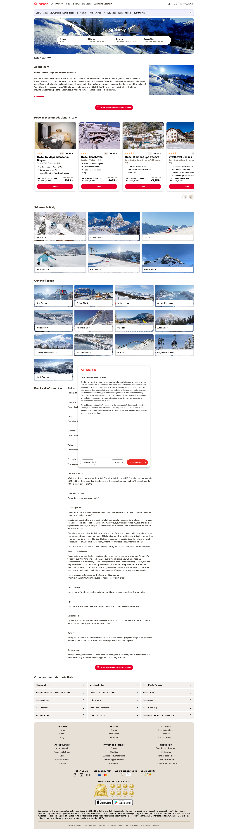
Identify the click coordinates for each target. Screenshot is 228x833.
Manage (87, 462)
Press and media (62, 759)
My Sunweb (166, 752)
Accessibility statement (114, 756)
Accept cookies (136, 462)
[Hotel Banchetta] (99, 156)
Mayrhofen (114, 734)
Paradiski (166, 734)
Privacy (114, 748)
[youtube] (88, 776)
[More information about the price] (72, 180)
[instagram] (81, 776)
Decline (116, 462)
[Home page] (41, 3)
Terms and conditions (166, 756)
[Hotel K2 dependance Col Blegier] (55, 156)
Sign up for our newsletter (166, 763)
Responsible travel (62, 752)
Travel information (166, 759)
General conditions (98, 825)
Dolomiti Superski (42, 81)
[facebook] (75, 776)
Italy (62, 737)
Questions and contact (166, 748)
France (62, 730)
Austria (62, 734)
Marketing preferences (114, 759)
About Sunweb (62, 748)
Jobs (62, 756)
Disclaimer (114, 763)
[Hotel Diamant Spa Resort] (143, 156)
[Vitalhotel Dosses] (187, 156)
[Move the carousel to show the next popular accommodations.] (191, 197)
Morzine (114, 737)
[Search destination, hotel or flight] (168, 3)
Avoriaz (114, 730)
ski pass (111, 84)
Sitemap (62, 763)
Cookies (114, 752)
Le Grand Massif (165, 737)
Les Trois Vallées (165, 730)
